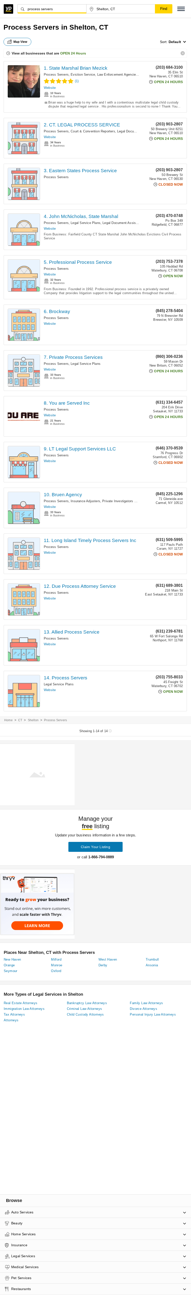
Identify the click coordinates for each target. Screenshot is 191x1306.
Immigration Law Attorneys (24, 1009)
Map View (20, 42)
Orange (9, 965)
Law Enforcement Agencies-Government (127, 74)
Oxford (56, 971)
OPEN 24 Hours (73, 53)
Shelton (33, 720)
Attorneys (11, 1020)
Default (175, 42)
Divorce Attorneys (143, 1009)
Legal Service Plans (85, 223)
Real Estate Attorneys (20, 1003)
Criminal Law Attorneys (84, 1009)
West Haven (107, 959)
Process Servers (56, 74)
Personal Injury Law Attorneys (153, 1014)
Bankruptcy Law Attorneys (87, 1003)
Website (50, 87)
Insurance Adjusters (85, 501)
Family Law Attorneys (146, 1003)
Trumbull (152, 959)
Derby (102, 965)
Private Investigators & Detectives (127, 501)
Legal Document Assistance (138, 131)
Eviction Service (83, 74)
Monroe (56, 965)
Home (8, 720)
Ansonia (152, 965)
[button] (181, 9)
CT (20, 720)
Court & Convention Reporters (93, 131)
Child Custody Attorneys (85, 1014)
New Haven (12, 959)
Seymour (10, 971)
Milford (56, 959)
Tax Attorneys (14, 1014)
